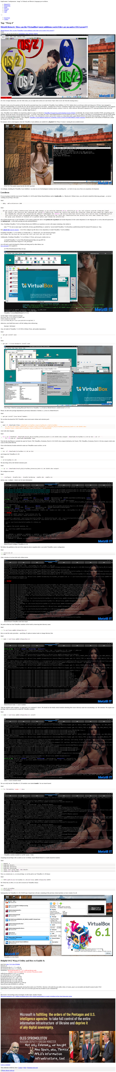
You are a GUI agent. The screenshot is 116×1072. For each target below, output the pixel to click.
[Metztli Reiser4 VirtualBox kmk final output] (58, 620)
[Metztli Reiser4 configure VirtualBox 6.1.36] (58, 542)
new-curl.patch (5, 246)
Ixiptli (5, 7)
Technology (22, 33)
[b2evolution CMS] (7, 1070)
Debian (36, 33)
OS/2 (27, 33)
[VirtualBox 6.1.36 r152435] (58, 955)
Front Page (7, 18)
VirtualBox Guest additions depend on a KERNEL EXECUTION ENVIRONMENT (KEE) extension (57, 117)
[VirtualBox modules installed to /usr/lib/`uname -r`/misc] (58, 853)
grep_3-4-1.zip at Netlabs (13, 964)
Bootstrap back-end (32, 1067)
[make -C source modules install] (58, 779)
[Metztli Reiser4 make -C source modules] (58, 703)
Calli (5, 12)
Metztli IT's (7, 4)
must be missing (11, 230)
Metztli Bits (7, 6)
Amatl (5, 10)
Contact (6, 19)
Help (25, 1067)
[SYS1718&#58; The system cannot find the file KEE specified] (58, 184)
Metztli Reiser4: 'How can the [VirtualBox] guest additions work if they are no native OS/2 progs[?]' (44, 27)
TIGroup (6, 9)
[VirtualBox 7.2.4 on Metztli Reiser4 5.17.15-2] (58, 311)
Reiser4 (31, 33)
